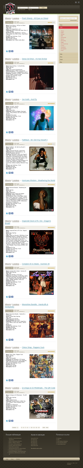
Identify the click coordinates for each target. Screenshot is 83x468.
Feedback (18, 458)
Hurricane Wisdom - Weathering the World (38, 180)
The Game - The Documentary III (15, 443)
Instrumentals (63, 37)
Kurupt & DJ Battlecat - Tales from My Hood (17, 451)
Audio (61, 27)
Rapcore (62, 39)
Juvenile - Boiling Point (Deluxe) (15, 445)
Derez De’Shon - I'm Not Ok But (34, 59)
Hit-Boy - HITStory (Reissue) (14, 442)
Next (47, 427)
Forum (61, 59)
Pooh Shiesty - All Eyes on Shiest (35, 18)
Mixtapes (62, 34)
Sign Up (30, 9)
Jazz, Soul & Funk (64, 43)
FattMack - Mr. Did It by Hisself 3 (34, 140)
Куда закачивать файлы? (62, 442)
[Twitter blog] (79, 3)
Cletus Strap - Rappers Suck (33, 347)
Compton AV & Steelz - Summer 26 (36, 264)
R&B (62, 35)
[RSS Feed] (76, 3)
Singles (62, 32)
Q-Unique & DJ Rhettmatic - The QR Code (38, 388)
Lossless (15, 18)
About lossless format (61, 443)
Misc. (61, 62)
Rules (58, 439)
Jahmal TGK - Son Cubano (14, 446)
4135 (44, 427)
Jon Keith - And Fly (29, 99)
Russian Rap (63, 40)
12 (36, 427)
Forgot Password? (21, 9)
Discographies (63, 48)
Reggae (62, 42)
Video (61, 54)
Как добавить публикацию (62, 441)
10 (31, 427)
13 (38, 427)
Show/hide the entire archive (36, 448)
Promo (62, 50)
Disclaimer (59, 438)
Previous (14, 427)
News (61, 56)
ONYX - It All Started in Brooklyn (15, 441)
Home (61, 24)
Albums (8, 18)
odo (18, 21)
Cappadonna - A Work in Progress (15, 449)
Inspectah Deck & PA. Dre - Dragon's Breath (17, 448)
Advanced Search (73, 20)
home (7, 458)
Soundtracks (63, 47)
